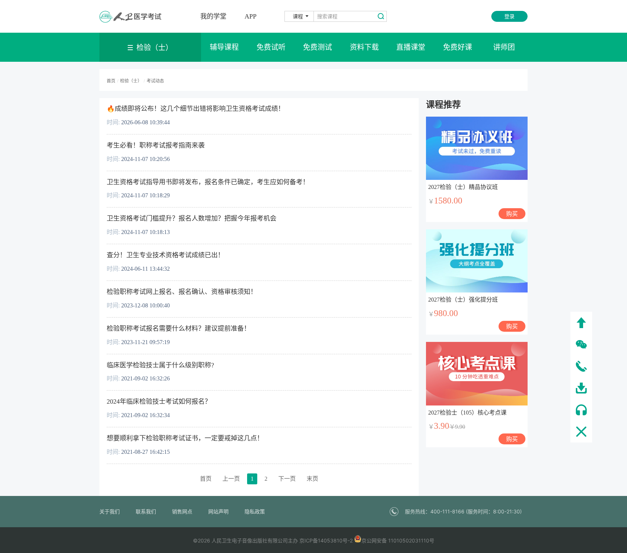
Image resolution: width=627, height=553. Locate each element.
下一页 (287, 479)
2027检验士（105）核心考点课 (467, 412)
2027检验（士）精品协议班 (463, 187)
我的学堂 (213, 16)
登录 (509, 16)
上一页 (231, 479)
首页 (206, 479)
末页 (312, 479)
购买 (512, 213)
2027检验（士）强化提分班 (463, 299)
